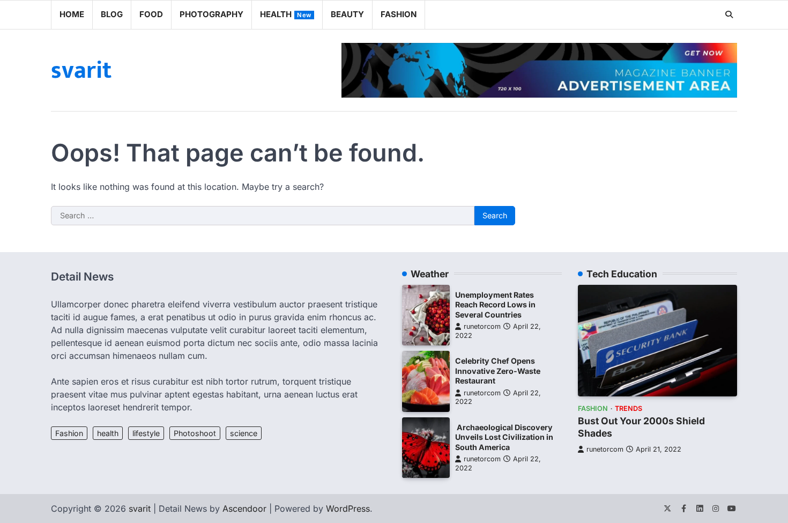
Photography (211, 14)
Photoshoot (195, 433)
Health (285, 14)
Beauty (347, 14)
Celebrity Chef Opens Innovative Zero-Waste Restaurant (497, 370)
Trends (628, 408)
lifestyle (146, 433)
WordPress (348, 508)
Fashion (399, 14)
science (243, 433)
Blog (112, 14)
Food (151, 14)
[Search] (729, 14)
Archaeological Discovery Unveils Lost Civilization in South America (504, 437)
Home (72, 14)
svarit (81, 70)
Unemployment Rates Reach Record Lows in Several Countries (495, 304)
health (107, 433)
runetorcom (482, 326)
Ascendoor (244, 508)
